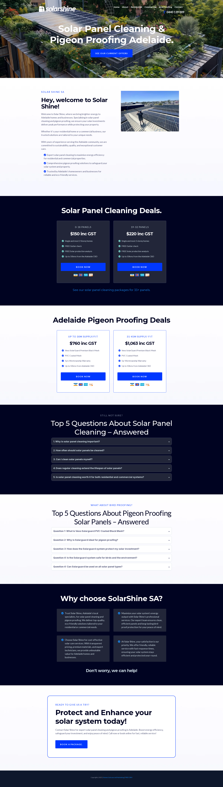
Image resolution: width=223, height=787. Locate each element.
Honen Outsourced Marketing (113, 777)
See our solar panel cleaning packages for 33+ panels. (111, 290)
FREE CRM (128, 777)
